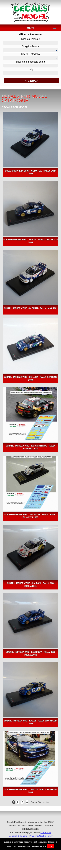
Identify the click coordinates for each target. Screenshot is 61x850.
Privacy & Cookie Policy (41, 836)
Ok (51, 846)
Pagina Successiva (39, 802)
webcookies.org (39, 846)
